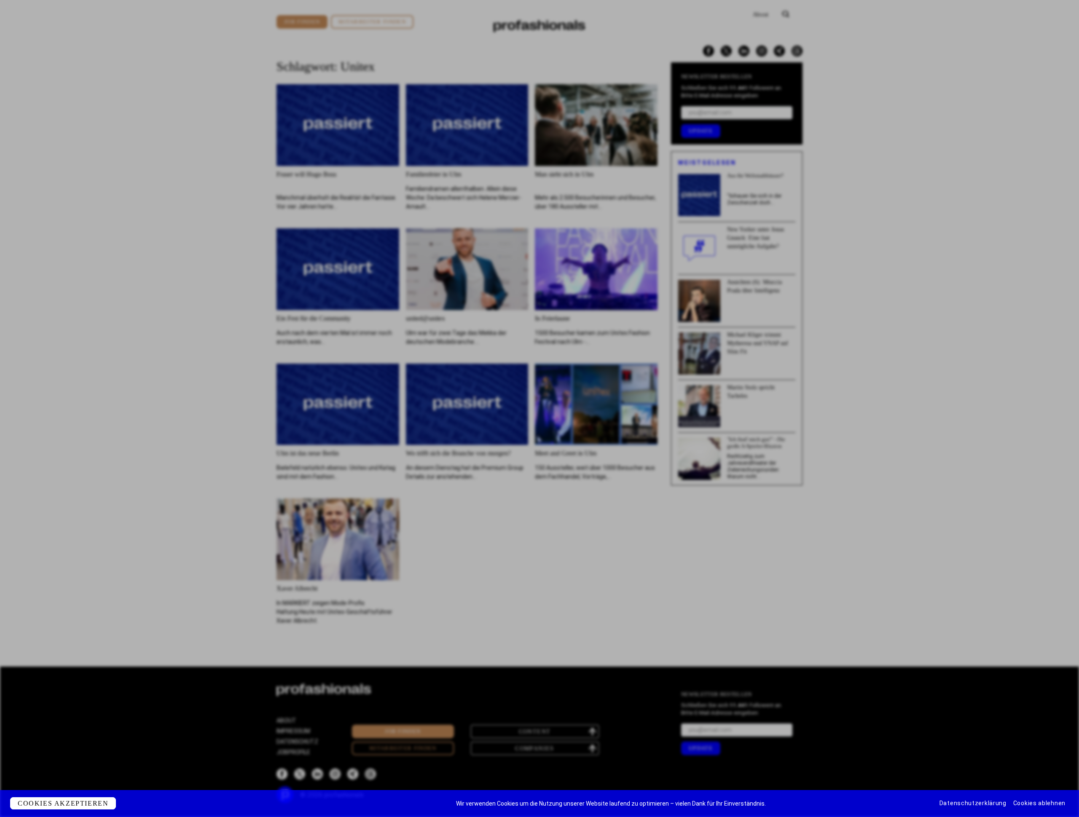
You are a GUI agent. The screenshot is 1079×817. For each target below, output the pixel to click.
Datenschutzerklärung (973, 803)
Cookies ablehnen (1039, 803)
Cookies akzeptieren (63, 803)
